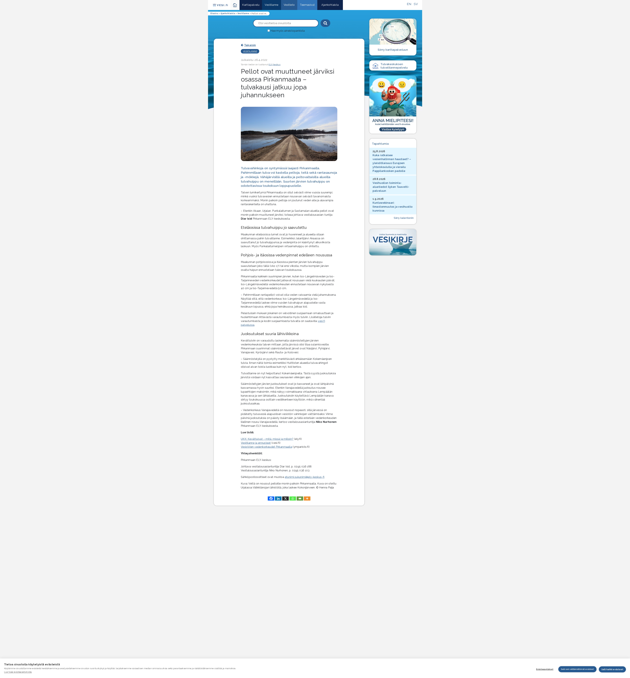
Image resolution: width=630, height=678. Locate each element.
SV (416, 4)
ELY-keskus (274, 64)
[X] (285, 498)
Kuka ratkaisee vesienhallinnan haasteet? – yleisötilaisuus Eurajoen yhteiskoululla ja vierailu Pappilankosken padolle (392, 163)
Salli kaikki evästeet (612, 669)
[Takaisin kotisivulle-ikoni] (235, 5)
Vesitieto (289, 4)
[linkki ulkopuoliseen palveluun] (392, 104)
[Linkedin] (278, 498)
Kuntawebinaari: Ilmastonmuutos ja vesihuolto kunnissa (392, 206)
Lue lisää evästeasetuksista (18, 672)
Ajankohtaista (330, 4)
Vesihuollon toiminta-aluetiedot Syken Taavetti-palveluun (391, 186)
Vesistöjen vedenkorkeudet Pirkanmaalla (266, 446)
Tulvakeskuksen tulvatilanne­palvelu (394, 65)
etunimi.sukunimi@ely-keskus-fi (305, 477)
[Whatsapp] (292, 498)
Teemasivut (307, 4)
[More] (307, 498)
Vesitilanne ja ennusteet (256, 442)
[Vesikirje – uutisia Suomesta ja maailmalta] (392, 242)
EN (409, 4)
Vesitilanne (271, 4)
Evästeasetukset (544, 669)
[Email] (300, 498)
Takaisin (250, 45)
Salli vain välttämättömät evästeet (577, 669)
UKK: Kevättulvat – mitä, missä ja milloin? (267, 439)
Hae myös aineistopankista (288, 30)
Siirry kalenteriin (404, 217)
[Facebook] (271, 498)
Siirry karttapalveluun (393, 49)
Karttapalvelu (250, 4)
